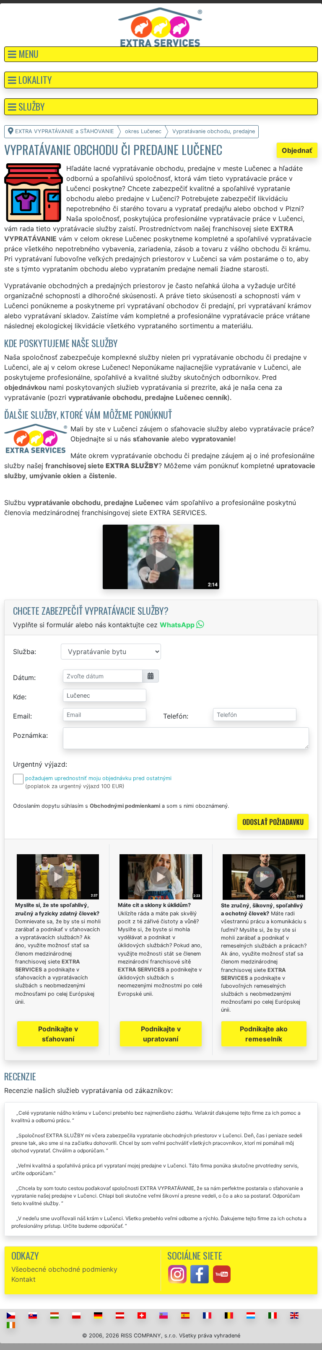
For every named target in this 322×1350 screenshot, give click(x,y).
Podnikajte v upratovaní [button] (161, 1034)
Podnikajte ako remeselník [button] (264, 1034)
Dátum (23, 677)
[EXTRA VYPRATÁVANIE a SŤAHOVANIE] (160, 26)
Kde (19, 697)
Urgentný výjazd (39, 764)
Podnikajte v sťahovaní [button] (58, 1034)
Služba (23, 651)
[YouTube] (222, 1274)
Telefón (175, 716)
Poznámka (29, 735)
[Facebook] (200, 1274)
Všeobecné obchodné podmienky (64, 1269)
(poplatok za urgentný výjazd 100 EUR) (75, 786)
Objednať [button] (297, 150)
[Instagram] (177, 1274)
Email (21, 716)
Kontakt (23, 1279)
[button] (161, 54)
